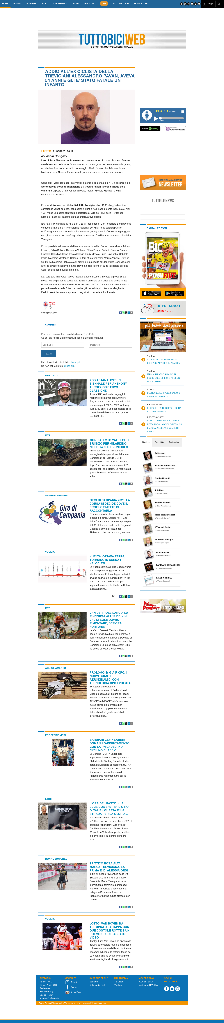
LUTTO (46, 151)
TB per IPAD (46, 981)
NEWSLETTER (141, 3)
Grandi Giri (159, 442)
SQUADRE (31, 3)
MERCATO (51, 375)
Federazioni (174, 442)
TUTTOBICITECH (121, 3)
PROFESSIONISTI (55, 735)
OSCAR (75, 3)
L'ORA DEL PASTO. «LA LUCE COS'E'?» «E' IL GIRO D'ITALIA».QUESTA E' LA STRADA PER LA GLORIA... (109, 808)
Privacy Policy (46, 991)
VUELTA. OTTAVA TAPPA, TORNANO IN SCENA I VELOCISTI (107, 559)
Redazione (45, 988)
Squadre (93, 981)
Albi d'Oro (75, 992)
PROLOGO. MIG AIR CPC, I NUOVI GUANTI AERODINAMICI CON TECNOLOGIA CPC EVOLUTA (110, 677)
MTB (47, 435)
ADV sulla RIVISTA (148, 984)
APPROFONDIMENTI (57, 495)
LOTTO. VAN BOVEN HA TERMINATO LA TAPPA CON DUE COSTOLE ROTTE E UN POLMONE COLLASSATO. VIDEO (110, 930)
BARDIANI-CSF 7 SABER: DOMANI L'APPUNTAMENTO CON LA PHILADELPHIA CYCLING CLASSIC (110, 744)
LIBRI (48, 798)
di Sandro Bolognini (54, 156)
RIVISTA (17, 3)
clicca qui (75, 362)
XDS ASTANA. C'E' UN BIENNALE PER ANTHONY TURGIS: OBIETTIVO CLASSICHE (108, 385)
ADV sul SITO (146, 981)
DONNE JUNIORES (56, 858)
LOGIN (49, 353)
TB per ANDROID (48, 984)
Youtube (118, 984)
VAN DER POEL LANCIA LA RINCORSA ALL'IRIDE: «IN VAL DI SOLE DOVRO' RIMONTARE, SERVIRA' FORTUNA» (109, 619)
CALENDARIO (59, 3)
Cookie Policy (46, 994)
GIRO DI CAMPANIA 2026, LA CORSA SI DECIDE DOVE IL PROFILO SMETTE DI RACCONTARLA (110, 505)
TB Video (118, 981)
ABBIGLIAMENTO (55, 668)
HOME (5, 3)
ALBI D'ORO (89, 3)
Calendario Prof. (97, 984)
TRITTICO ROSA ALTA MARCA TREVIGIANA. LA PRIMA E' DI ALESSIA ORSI (109, 866)
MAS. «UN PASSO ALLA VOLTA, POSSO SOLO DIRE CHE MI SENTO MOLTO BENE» (164, 378)
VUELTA (50, 551)
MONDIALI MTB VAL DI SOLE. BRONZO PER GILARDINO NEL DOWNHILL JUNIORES (110, 443)
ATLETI (44, 3)
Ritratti (73, 982)
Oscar (73, 987)
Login (210, 3)
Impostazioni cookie (49, 998)
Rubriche (146, 442)
